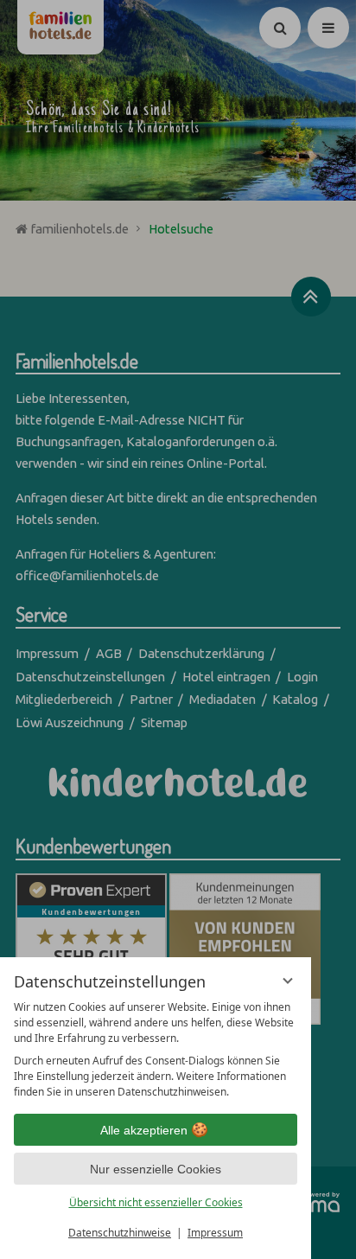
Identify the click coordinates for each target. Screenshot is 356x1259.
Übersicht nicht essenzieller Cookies (156, 1202)
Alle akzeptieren (144, 1130)
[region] (155, 1050)
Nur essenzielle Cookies (155, 1169)
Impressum (215, 1232)
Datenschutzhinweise (119, 1232)
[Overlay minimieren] (287, 980)
